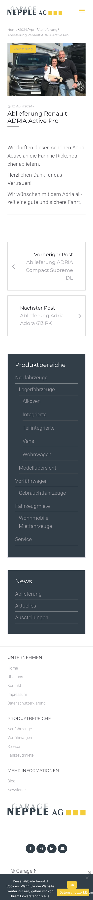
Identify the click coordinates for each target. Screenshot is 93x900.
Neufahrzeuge (31, 378)
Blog (11, 781)
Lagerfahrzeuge (37, 389)
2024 (23, 30)
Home (12, 30)
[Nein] (86, 877)
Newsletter (16, 790)
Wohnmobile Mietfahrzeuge (35, 522)
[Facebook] (30, 848)
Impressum (17, 694)
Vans (28, 441)
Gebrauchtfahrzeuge (42, 493)
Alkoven (32, 401)
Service (23, 539)
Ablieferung (48, 30)
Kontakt (14, 685)
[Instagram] (41, 848)
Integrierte (35, 415)
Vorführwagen (31, 481)
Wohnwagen (37, 454)
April (32, 30)
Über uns (15, 677)
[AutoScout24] (62, 848)
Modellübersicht (37, 468)
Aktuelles (25, 606)
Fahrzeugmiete (32, 506)
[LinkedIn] (52, 848)
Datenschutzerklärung (26, 703)
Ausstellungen (31, 617)
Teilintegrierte (39, 428)
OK (72, 885)
